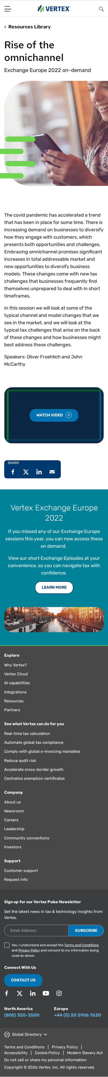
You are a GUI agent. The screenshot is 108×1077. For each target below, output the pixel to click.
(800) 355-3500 (21, 1015)
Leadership (14, 829)
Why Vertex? (15, 665)
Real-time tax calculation (27, 733)
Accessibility (16, 1052)
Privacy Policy (29, 950)
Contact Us (23, 980)
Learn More (54, 587)
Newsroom (14, 811)
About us (12, 802)
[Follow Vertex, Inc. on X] (19, 993)
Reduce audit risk (20, 760)
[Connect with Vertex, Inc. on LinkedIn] (32, 993)
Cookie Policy (47, 1052)
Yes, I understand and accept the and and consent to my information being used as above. (55, 950)
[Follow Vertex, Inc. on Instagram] (59, 993)
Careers (11, 820)
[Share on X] (26, 471)
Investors (12, 847)
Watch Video (50, 415)
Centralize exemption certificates (34, 778)
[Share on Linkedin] (39, 471)
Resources (14, 701)
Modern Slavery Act (85, 1052)
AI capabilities (17, 683)
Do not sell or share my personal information (45, 1060)
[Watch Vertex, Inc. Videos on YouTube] (45, 993)
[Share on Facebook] (12, 471)
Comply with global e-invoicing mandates (42, 751)
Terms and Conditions (81, 945)
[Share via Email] (52, 471)
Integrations (15, 692)
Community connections (26, 838)
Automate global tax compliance (33, 742)
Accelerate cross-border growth (33, 769)
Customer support (21, 870)
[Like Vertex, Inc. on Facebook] (6, 993)
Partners (12, 710)
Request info (16, 879)
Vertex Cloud (16, 674)
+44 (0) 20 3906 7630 (77, 1015)
